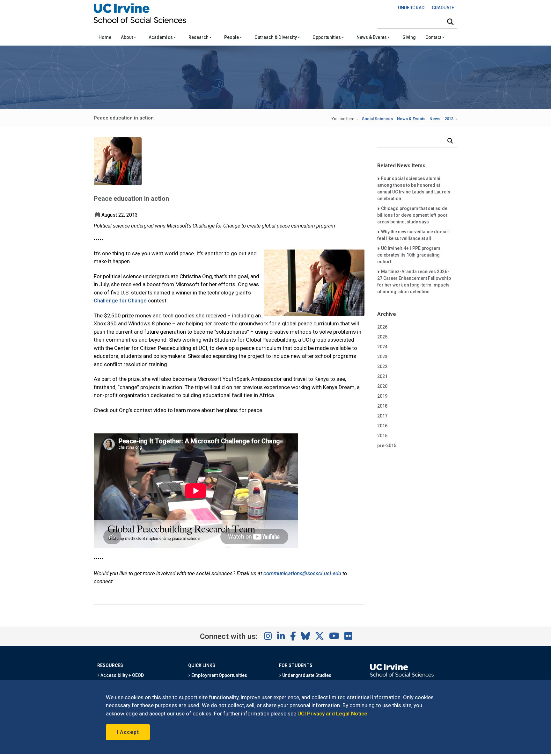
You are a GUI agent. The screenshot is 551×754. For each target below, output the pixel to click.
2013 (448, 118)
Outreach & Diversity (276, 37)
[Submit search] (450, 22)
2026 (382, 327)
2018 (382, 406)
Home (105, 37)
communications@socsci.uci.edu (302, 573)
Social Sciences (377, 118)
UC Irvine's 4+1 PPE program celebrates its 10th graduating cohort (409, 254)
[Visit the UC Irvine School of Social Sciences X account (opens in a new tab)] (319, 636)
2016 (382, 425)
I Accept (128, 732)
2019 (382, 396)
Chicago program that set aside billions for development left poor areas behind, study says (412, 215)
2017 (382, 415)
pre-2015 (386, 445)
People (232, 37)
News (435, 118)
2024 (382, 346)
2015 (382, 435)
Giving (409, 37)
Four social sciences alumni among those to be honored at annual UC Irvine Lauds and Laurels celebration (413, 188)
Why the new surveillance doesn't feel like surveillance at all (413, 235)
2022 (382, 366)
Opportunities (327, 37)
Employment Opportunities (218, 675)
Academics (161, 37)
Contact (433, 37)
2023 (382, 356)
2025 (382, 336)
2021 (382, 376)
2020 (382, 386)
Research (198, 37)
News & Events (371, 37)
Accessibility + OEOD (121, 675)
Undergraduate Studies (306, 675)
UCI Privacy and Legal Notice (332, 713)
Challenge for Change (120, 300)
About (127, 37)
